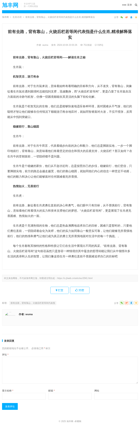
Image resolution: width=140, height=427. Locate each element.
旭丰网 (10, 5)
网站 (96, 390)
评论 (5, 354)
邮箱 (51, 390)
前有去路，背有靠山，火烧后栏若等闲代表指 (33, 303)
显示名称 (7, 390)
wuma (45, 45)
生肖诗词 (17, 17)
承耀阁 (78, 421)
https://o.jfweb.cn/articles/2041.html (75, 278)
